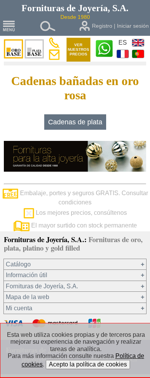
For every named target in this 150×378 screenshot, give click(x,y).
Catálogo (18, 264)
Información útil (26, 275)
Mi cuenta (19, 308)
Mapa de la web (27, 297)
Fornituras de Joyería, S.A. (42, 286)
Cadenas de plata (75, 122)
